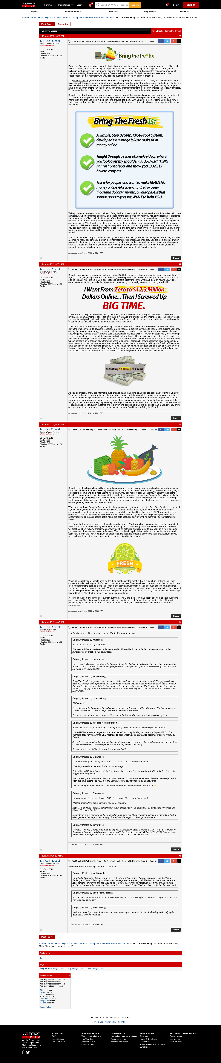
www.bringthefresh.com (97, 969)
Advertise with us (72, 12)
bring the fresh (46, 969)
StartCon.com (176, 1042)
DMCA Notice (123, 1022)
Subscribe (63, 24)
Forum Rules (45, 1007)
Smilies (43, 992)
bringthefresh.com (60, 969)
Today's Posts (149, 12)
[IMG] (42, 994)
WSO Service (146, 1047)
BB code (43, 990)
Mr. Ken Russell (50, 40)
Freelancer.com (176, 1036)
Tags (42, 964)
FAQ (54, 1036)
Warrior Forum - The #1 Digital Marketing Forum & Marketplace (52, 17)
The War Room (88, 1039)
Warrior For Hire (88, 1042)
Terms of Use (97, 1022)
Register (34, 12)
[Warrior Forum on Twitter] (28, 1052)
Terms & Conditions (148, 1039)
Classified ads (87, 1044)
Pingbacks (44, 1001)
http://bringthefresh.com (77, 969)
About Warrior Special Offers (152, 1044)
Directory (144, 1036)
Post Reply (46, 24)
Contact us (145, 1042)
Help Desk (113, 12)
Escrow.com (175, 1039)
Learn (80, 5)
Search (135, 5)
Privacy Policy (110, 1022)
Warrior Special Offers (91, 1036)
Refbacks (44, 1003)
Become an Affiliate (119, 1042)
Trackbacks (44, 999)
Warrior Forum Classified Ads (98, 17)
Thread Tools (157, 31)
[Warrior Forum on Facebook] (23, 1052)
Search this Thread (173, 31)
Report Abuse (58, 1039)
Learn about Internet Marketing (124, 1036)
